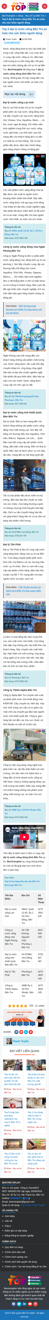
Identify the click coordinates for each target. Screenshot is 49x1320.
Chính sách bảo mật (15, 1252)
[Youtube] (30, 1304)
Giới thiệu (10, 1216)
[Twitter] (19, 1304)
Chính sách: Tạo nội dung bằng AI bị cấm (26, 1266)
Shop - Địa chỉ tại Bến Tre (31, 15)
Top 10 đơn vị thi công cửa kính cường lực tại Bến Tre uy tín (12, 1159)
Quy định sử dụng (14, 1247)
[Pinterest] (35, 1304)
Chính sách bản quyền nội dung (21, 1262)
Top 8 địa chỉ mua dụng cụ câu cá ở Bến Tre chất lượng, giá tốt (36, 1079)
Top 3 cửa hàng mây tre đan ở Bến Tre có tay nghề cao (35, 1117)
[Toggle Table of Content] (30, 94)
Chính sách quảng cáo (16, 1257)
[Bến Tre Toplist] (24, 6)
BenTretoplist (8, 15)
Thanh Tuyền (11, 39)
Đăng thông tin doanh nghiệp (19, 1235)
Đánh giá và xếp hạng (16, 1230)
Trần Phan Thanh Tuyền (33, 1205)
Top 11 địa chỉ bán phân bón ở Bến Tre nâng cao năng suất (36, 1159)
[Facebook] (13, 1304)
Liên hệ (8, 1221)
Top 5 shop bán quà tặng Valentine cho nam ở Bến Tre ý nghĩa (12, 1119)
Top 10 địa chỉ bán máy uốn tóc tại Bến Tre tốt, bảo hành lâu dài (12, 1079)
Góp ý (8, 1226)
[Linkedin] (24, 1304)
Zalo (26, 1198)
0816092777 (16, 1198)
